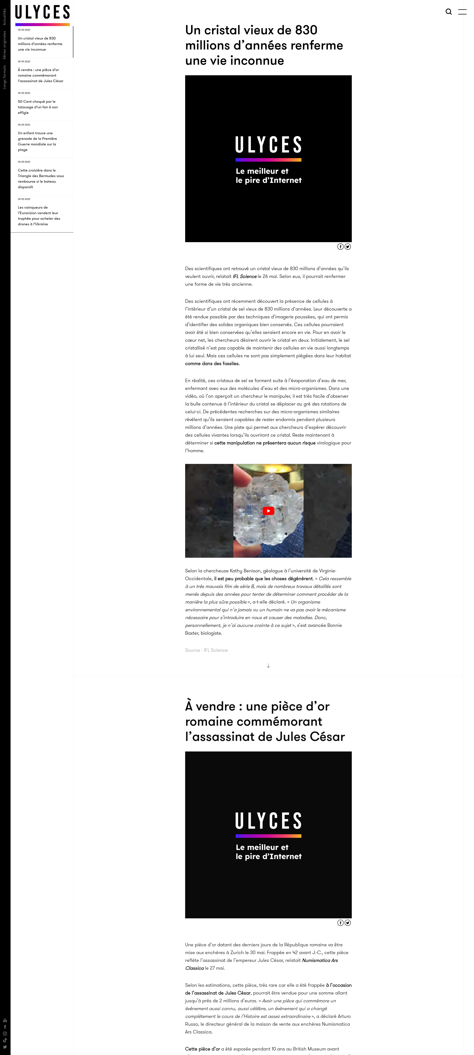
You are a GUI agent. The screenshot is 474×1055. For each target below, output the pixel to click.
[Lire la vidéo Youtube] (268, 511)
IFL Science (244, 276)
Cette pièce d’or (202, 1048)
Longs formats (4, 77)
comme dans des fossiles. (212, 363)
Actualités (4, 16)
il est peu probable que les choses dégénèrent (263, 578)
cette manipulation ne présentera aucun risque (265, 442)
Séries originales (4, 45)
